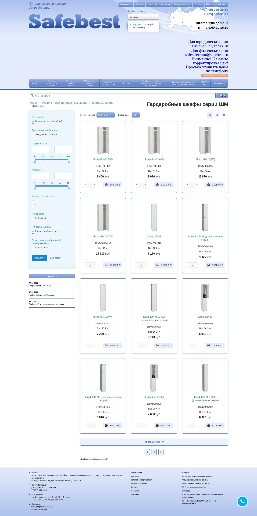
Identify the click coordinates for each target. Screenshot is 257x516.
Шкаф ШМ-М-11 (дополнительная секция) (205, 238)
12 (135, 115)
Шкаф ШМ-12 (205, 316)
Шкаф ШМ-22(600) (154, 159)
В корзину (114, 185)
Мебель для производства (109, 83)
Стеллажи (126, 83)
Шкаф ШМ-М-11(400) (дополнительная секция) (154, 318)
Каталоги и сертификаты (159, 4)
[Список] (223, 115)
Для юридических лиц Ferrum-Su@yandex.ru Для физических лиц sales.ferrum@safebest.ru (206, 48)
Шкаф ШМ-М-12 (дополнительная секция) (103, 399)
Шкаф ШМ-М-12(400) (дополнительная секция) (205, 399)
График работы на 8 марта (40, 286)
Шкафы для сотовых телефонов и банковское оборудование (150, 83)
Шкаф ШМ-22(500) (103, 159)
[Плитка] (209, 115)
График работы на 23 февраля (42, 295)
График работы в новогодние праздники (46, 304)
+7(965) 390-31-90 (215, 14)
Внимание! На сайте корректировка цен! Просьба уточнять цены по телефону (207, 65)
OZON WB (204, 83)
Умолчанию (103, 115)
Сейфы (35, 83)
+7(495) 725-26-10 (215, 9)
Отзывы (198, 4)
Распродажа (219, 83)
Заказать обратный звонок (214, 75)
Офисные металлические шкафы (52, 83)
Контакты (222, 4)
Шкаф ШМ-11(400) (102, 316)
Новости (210, 4)
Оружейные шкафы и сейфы (71, 83)
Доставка (139, 4)
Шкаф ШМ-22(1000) (103, 236)
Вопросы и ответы (182, 4)
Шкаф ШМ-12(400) (154, 397)
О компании (125, 4)
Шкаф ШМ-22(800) (205, 159)
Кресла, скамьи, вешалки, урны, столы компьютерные (183, 83)
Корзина (137, 24)
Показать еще (152, 442)
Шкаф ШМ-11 (154, 236)
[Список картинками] (216, 115)
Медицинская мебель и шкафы (89, 83)
